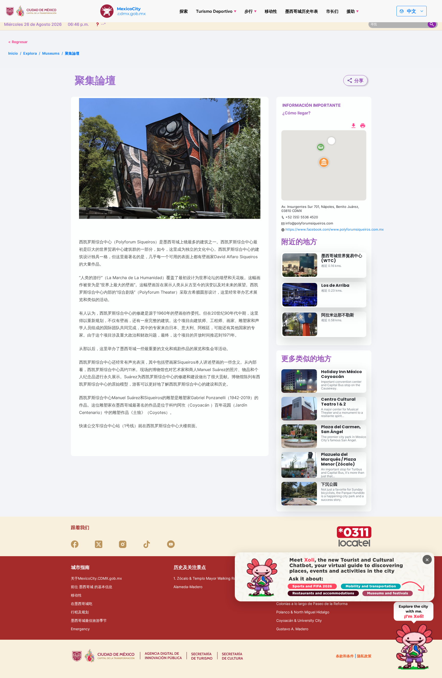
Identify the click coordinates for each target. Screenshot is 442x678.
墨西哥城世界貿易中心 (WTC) (341, 258)
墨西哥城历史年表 (301, 11)
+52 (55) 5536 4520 (301, 217)
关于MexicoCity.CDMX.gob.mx (96, 578)
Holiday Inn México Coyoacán (341, 374)
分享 (358, 80)
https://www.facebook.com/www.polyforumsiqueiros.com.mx (334, 229)
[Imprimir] (362, 125)
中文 (411, 11)
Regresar (18, 42)
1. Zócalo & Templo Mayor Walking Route (207, 578)
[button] (324, 165)
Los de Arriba (335, 285)
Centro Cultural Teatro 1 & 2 (338, 401)
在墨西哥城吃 (81, 603)
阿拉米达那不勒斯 (337, 315)
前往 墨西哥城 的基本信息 (91, 587)
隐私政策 (364, 656)
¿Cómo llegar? (296, 112)
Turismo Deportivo (214, 11)
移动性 (271, 11)
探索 (184, 11)
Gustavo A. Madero (292, 629)
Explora (30, 53)
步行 (249, 11)
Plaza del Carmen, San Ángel (341, 429)
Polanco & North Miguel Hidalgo (302, 612)
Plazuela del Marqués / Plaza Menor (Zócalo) (338, 459)
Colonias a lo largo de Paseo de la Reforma (312, 603)
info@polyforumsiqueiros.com (309, 223)
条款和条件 (345, 656)
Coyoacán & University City (299, 620)
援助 (351, 11)
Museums (51, 53)
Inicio (13, 53)
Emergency (80, 629)
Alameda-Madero (187, 587)
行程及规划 (80, 612)
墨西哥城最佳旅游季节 (89, 620)
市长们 (332, 11)
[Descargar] (353, 125)
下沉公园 (329, 484)
